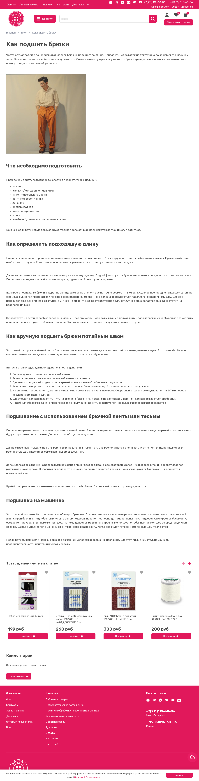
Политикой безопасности (87, 777)
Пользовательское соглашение (64, 705)
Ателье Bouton (160, 6)
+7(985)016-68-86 (161, 722)
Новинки (48, 4)
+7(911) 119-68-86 (154, 2)
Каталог (47, 18)
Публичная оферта (57, 699)
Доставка (78, 4)
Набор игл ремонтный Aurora (25, 615)
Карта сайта (53, 744)
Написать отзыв (19, 676)
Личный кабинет (29, 4)
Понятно (179, 775)
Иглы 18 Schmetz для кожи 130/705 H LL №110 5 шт (120, 617)
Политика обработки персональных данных (72, 710)
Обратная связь (55, 721)
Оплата (50, 732)
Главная (11, 4)
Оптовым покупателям (19, 721)
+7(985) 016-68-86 (181, 2)
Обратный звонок (182, 6)
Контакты (63, 4)
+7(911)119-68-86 (160, 711)
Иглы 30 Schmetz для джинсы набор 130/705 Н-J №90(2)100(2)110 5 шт (74, 619)
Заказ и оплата (15, 710)
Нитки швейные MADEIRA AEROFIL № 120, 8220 (166, 617)
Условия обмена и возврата (62, 716)
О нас (9, 699)
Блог (24, 32)
